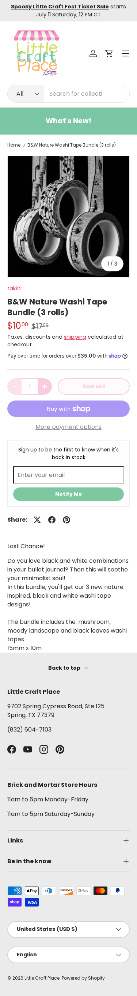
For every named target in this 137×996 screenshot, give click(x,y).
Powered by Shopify (83, 978)
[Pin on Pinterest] (66, 520)
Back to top (64, 668)
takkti (14, 288)
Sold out (93, 386)
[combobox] (68, 93)
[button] (109, 53)
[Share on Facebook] (52, 520)
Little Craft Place (42, 978)
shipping (75, 336)
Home (13, 145)
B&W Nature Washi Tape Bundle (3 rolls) (71, 145)
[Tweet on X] (37, 520)
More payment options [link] (68, 427)
